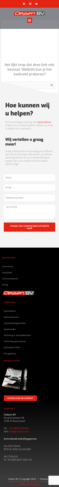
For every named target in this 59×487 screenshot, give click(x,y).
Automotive (7, 266)
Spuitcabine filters (12, 347)
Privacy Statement (34, 481)
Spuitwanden (10, 329)
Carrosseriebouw (10, 278)
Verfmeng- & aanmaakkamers (17, 335)
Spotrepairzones (11, 317)
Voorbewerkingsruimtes (15, 323)
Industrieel (7, 272)
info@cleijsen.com (19, 431)
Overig (5, 284)
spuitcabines (44, 122)
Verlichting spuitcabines (15, 341)
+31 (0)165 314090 (19, 428)
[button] (29, 20)
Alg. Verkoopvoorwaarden (35, 482)
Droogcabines (10, 353)
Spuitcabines (10, 311)
